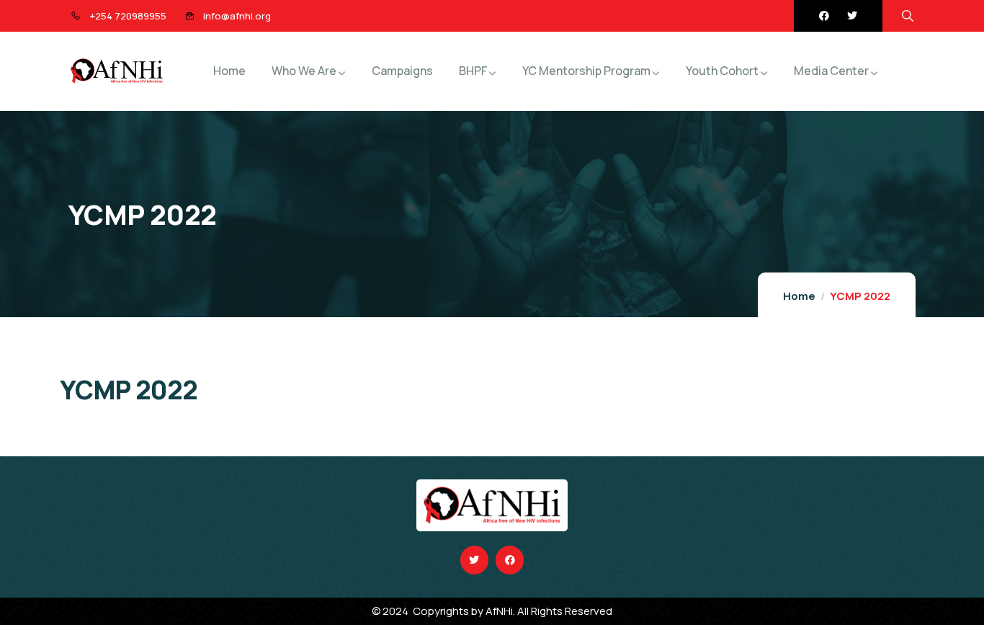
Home (799, 295)
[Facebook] (824, 16)
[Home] (117, 71)
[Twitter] (852, 16)
